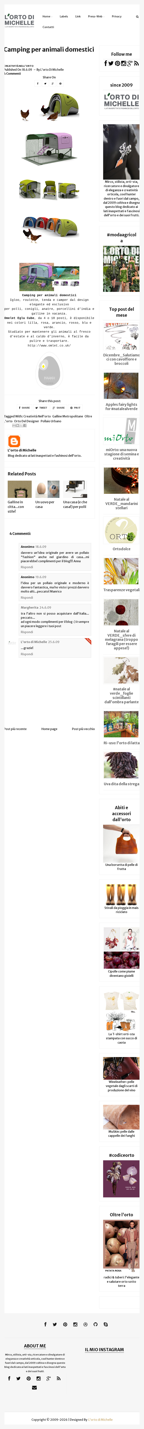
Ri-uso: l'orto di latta (122, 743)
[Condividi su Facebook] (25, 425)
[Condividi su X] (21, 425)
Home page (49, 729)
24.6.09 (45, 607)
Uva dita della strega (121, 784)
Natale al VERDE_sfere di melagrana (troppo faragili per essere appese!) (121, 639)
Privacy (117, 16)
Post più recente (15, 729)
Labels (64, 16)
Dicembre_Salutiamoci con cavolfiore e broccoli (121, 359)
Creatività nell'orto (19, 66)
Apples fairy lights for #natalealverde (121, 406)
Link (78, 16)
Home (46, 16)
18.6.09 (40, 547)
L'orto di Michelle (22, 450)
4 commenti (12, 73)
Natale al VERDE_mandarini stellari (121, 503)
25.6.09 (53, 642)
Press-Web (95, 16)
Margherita (29, 607)
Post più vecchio (83, 729)
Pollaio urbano (51, 421)
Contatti (48, 27)
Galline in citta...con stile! (16, 507)
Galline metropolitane (67, 416)
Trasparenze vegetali (121, 590)
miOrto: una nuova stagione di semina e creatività (121, 454)
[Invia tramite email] (14, 425)
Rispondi (27, 567)
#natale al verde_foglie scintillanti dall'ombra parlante (121, 695)
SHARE (25, 408)
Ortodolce (121, 549)
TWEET (43, 408)
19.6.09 (40, 577)
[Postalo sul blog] (18, 425)
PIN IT (77, 408)
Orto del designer (26, 421)
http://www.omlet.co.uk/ (49, 345)
